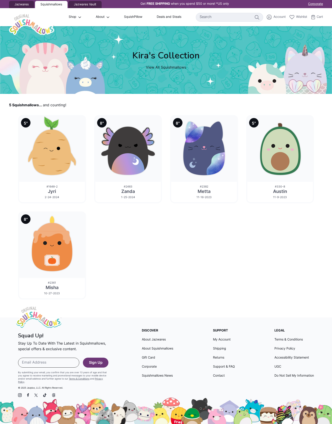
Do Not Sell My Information (294, 376)
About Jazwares (154, 339)
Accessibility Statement (291, 357)
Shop (72, 17)
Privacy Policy (284, 348)
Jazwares (21, 4)
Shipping (219, 348)
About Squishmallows (157, 348)
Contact (219, 376)
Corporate (315, 4)
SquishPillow (133, 17)
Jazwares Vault (85, 4)
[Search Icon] (257, 17)
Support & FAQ (224, 366)
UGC (277, 366)
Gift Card (148, 357)
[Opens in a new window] (20, 395)
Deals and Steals (169, 17)
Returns (218, 357)
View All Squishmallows (166, 68)
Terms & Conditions (79, 379)
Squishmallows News (157, 376)
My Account (222, 339)
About (100, 17)
